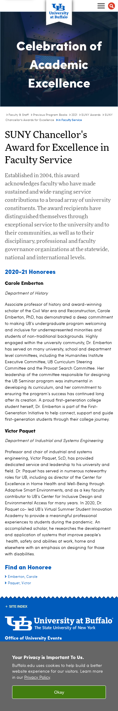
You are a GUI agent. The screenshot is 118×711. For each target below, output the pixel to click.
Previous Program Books (50, 114)
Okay (59, 692)
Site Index (18, 606)
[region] (59, 676)
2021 (74, 114)
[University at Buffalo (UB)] (59, 9)
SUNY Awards (90, 114)
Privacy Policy (37, 677)
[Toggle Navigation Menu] (105, 6)
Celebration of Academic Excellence (59, 63)
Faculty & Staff (18, 114)
